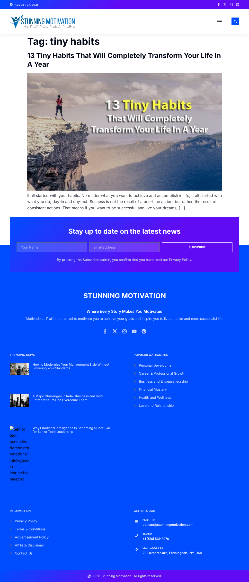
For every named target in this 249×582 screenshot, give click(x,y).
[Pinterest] (237, 4)
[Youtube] (134, 331)
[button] (219, 21)
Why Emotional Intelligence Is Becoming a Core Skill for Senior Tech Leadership (71, 430)
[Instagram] (231, 4)
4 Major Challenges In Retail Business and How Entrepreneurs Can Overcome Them (68, 398)
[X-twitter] (225, 4)
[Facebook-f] (218, 4)
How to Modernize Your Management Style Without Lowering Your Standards (71, 366)
